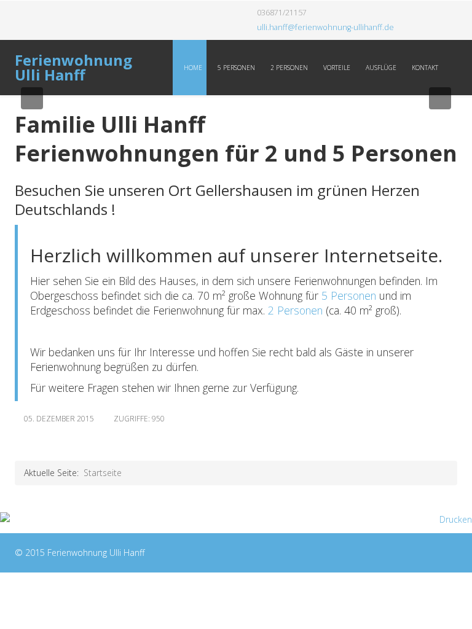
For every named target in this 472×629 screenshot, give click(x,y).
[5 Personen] (319, 295)
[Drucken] (236, 519)
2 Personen (288, 67)
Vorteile (335, 67)
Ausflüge (380, 67)
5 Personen (235, 67)
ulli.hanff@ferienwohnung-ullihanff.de (325, 27)
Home (192, 67)
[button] (32, 98)
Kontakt (424, 67)
